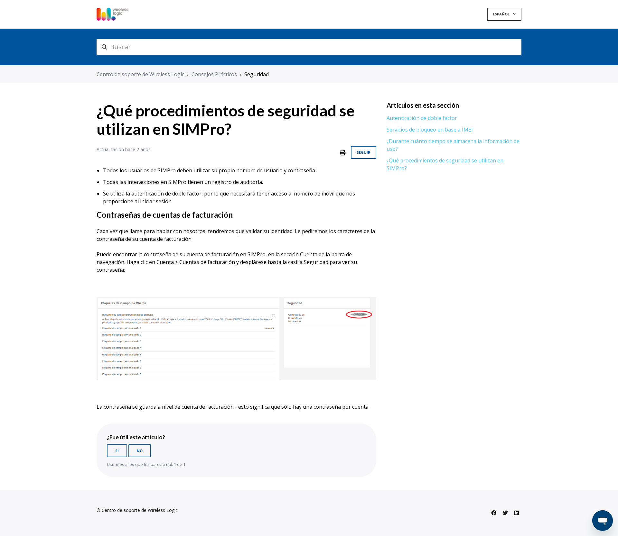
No (140, 450)
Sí (117, 450)
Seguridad (256, 74)
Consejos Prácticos (214, 74)
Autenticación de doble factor (422, 118)
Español (501, 14)
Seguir (363, 152)
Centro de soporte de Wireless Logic (140, 74)
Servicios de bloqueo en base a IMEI (430, 129)
